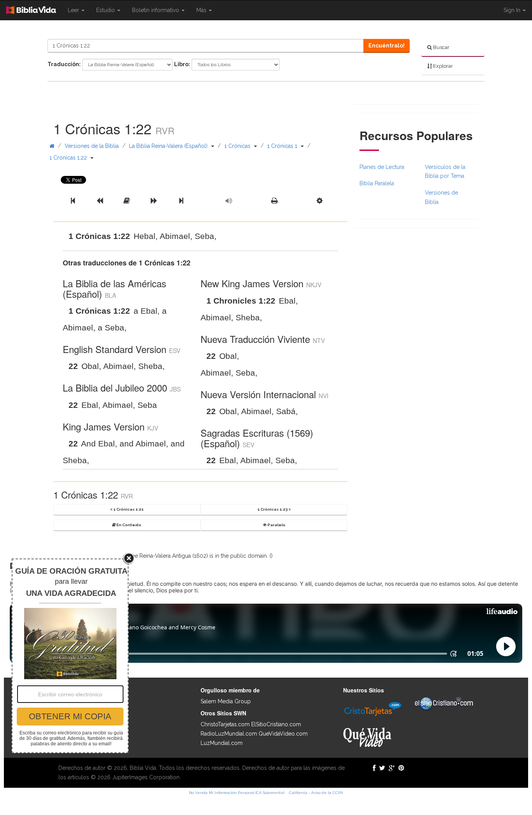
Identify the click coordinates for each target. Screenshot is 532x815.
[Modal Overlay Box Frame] (70, 656)
